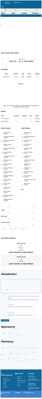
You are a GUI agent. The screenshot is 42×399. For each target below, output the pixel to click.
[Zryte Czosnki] (7, 229)
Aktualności (4, 15)
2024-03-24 (21, 243)
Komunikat (10, 304)
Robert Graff (7, 183)
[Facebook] (37, 2)
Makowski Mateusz (9, 175)
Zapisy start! (11, 313)
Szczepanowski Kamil (30, 179)
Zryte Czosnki (5, 118)
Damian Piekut (7, 144)
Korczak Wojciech (8, 167)
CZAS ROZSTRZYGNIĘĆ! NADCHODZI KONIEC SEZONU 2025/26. (24, 296)
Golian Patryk (27, 140)
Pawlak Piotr (27, 167)
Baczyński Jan (7, 132)
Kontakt (30, 15)
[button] (2, 7)
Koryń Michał (27, 144)
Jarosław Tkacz (8, 160)
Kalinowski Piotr (8, 164)
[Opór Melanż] (18, 229)
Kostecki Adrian (28, 148)
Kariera (17, 15)
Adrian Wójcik (27, 132)
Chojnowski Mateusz (9, 136)
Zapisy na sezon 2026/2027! (17, 285)
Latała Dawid (27, 156)
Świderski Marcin (8, 199)
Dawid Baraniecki (8, 171)
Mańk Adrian (27, 164)
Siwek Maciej (7, 187)
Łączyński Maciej (8, 195)
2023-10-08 (21, 257)
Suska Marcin (27, 175)
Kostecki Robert (28, 152)
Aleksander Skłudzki (29, 136)
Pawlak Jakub (7, 179)
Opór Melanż (4, 121)
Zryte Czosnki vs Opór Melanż (21, 252)
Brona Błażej (7, 191)
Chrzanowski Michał (9, 140)
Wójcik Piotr (27, 183)
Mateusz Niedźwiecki (9, 148)
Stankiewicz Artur (28, 171)
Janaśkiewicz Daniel (9, 156)
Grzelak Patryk (7, 152)
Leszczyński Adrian (29, 160)
